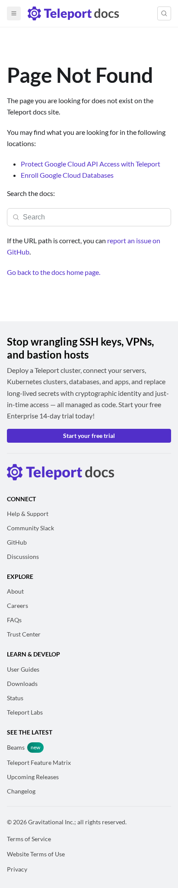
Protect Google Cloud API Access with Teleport (90, 164)
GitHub (17, 542)
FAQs (14, 620)
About (15, 591)
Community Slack (30, 528)
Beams (16, 747)
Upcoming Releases (33, 776)
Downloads (22, 683)
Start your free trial (89, 435)
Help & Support (27, 513)
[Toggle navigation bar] (14, 13)
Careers (17, 605)
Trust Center (24, 634)
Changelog (21, 791)
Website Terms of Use (36, 854)
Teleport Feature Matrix (39, 762)
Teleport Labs (25, 712)
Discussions (23, 556)
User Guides (23, 669)
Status (15, 698)
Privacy (17, 869)
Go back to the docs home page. (53, 272)
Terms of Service (29, 838)
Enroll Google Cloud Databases (67, 175)
